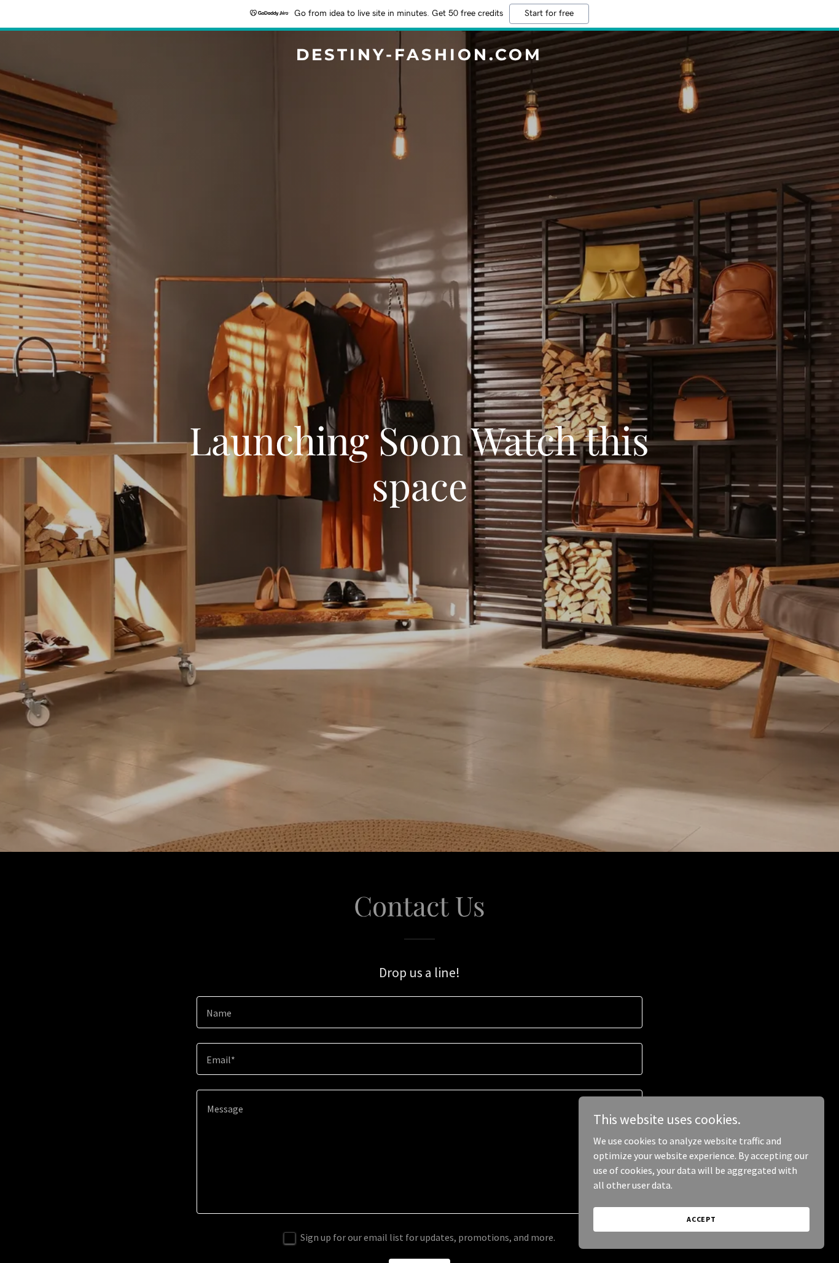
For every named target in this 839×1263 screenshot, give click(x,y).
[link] (419, 56)
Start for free (549, 13)
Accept (701, 1219)
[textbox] (419, 1012)
